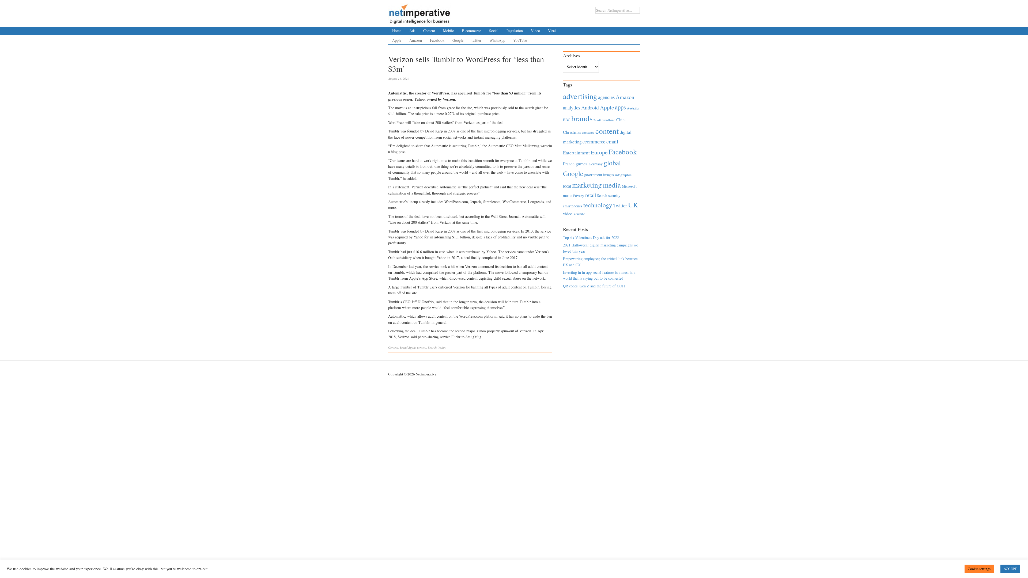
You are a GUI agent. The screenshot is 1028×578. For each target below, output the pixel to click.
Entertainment (576, 153)
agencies (606, 97)
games (582, 164)
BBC (566, 119)
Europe (599, 152)
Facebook (437, 40)
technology (597, 205)
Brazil (597, 120)
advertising (580, 96)
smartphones (572, 205)
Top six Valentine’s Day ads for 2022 (591, 237)
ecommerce (594, 141)
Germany (596, 163)
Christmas (572, 132)
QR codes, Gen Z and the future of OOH (594, 285)
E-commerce (471, 30)
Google (457, 40)
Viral (552, 30)
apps (620, 107)
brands (581, 118)
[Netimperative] (419, 12)
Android (590, 107)
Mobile (448, 30)
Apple (396, 40)
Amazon (415, 40)
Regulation (515, 30)
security (614, 195)
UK (633, 204)
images (608, 174)
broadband (608, 120)
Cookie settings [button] (979, 568)
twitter (476, 40)
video (567, 213)
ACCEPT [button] (1010, 568)
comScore (588, 133)
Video (535, 30)
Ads (412, 30)
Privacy (578, 195)
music (567, 195)
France (569, 163)
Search (432, 347)
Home (396, 30)
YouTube (520, 40)
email (612, 141)
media (612, 185)
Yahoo (442, 347)
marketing (587, 185)
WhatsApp (497, 40)
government (593, 174)
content (421, 347)
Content (429, 30)
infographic (623, 174)
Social (493, 30)
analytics (571, 107)
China (621, 119)
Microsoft (629, 186)
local (567, 186)
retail (590, 195)
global (612, 162)
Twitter (620, 205)
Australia (632, 108)
